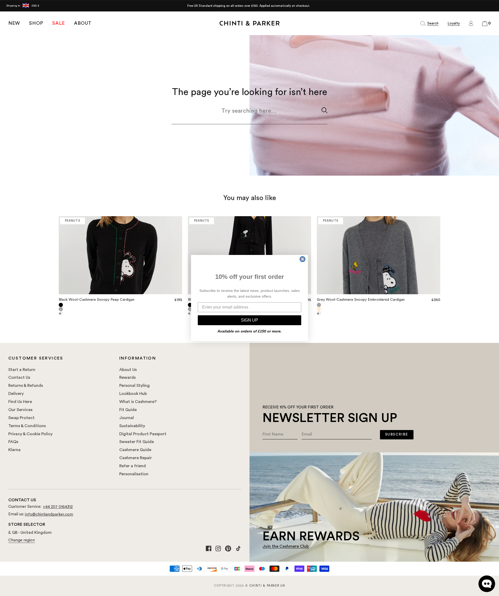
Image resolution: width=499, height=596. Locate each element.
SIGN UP (249, 320)
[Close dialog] (302, 259)
